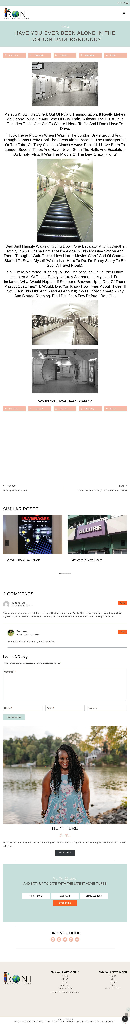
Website (93, 708)
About (65, 979)
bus (66, 119)
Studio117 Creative (104, 1022)
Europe (113, 982)
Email (50, 708)
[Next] (123, 543)
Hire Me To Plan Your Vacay (65, 992)
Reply (122, 603)
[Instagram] (14, 988)
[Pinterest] (26, 988)
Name (8, 708)
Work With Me (66, 988)
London (11, 149)
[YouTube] (17, 994)
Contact (65, 985)
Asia (113, 979)
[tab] (60, 573)
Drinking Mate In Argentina (17, 488)
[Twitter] (20, 988)
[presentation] (32, 534)
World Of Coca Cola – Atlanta (23, 560)
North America (113, 988)
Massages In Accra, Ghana (87, 560)
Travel (65, 27)
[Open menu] (123, 13)
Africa (112, 976)
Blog (65, 982)
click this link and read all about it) (45, 291)
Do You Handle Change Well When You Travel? (102, 488)
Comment (10, 672)
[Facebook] (8, 988)
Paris (113, 985)
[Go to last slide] (7, 543)
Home (65, 976)
